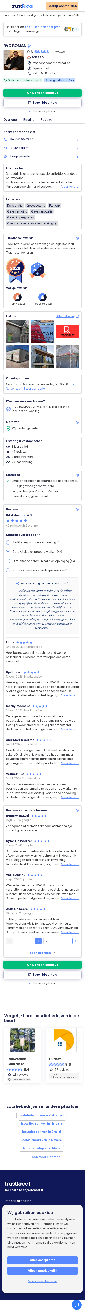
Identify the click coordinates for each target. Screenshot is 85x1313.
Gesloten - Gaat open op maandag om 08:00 (37, 384)
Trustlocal (9, 15)
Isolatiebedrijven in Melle (42, 1148)
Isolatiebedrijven (29, 15)
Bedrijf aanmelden (62, 5)
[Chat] (77, 1305)
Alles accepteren (42, 1260)
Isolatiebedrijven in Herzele (41, 1123)
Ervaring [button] (28, 120)
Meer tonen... (70, 187)
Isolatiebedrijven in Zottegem (41, 1115)
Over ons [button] (10, 120)
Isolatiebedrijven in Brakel (41, 1132)
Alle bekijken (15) (67, 316)
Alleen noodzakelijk (42, 1271)
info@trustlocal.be (18, 1201)
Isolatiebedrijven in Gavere (42, 1140)
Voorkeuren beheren (42, 1281)
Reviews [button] (46, 120)
